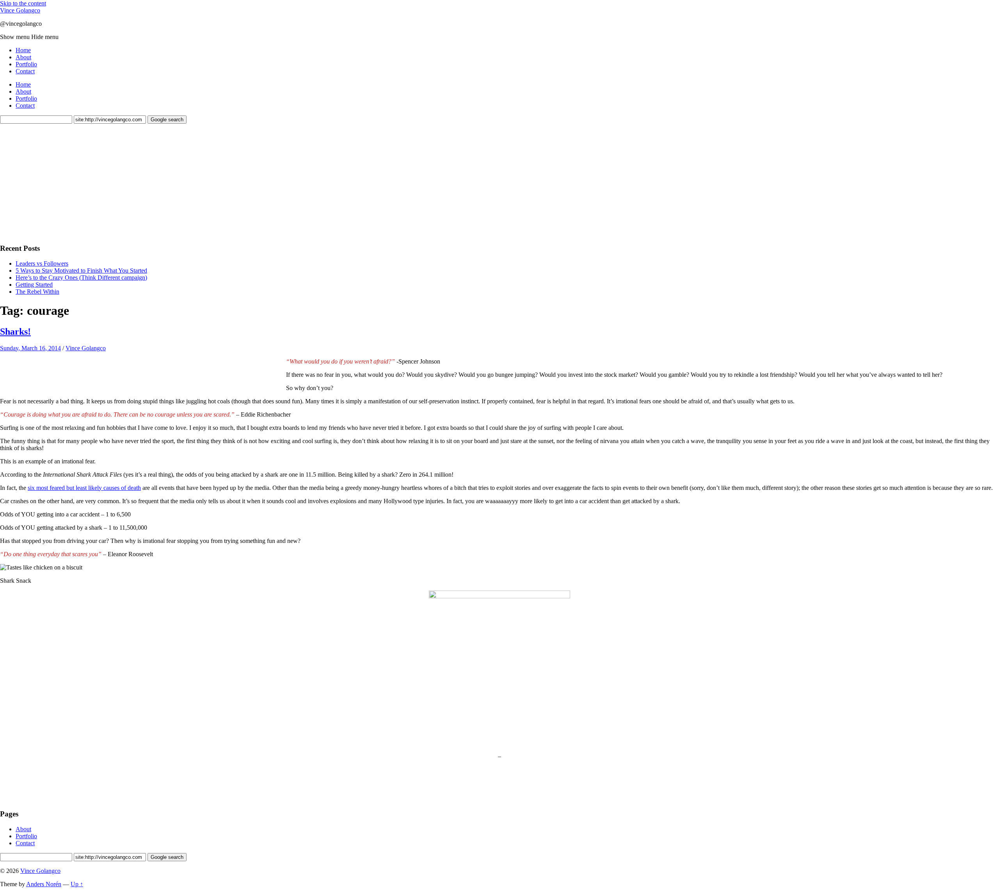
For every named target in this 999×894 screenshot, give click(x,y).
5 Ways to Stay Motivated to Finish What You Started (81, 270)
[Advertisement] (58, 186)
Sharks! (15, 331)
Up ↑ (77, 884)
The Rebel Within (37, 291)
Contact (25, 71)
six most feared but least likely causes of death (84, 487)
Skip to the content (23, 3)
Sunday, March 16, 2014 (30, 348)
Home (23, 50)
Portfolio (26, 64)
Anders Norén (43, 884)
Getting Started (34, 284)
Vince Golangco (20, 10)
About (23, 57)
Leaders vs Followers (42, 263)
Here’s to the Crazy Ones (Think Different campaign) (81, 277)
